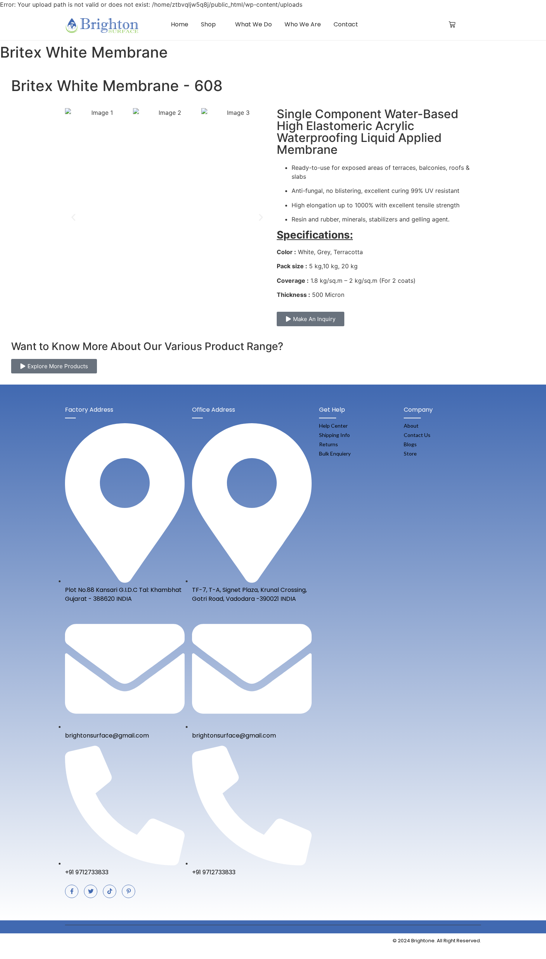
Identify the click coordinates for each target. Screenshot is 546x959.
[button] (73, 217)
